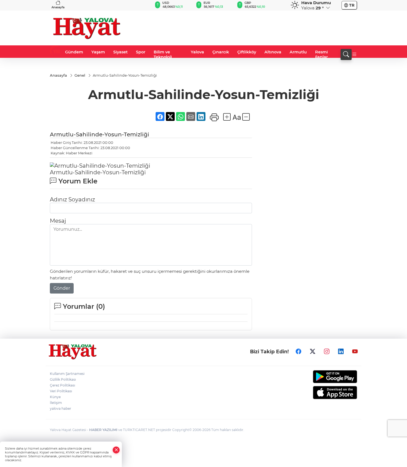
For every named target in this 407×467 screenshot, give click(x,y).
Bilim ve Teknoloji (163, 54)
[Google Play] (322, 376)
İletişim (56, 403)
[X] (312, 351)
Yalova (197, 52)
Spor (140, 52)
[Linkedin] (340, 351)
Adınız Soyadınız (72, 199)
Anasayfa (58, 7)
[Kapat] (116, 450)
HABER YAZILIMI (103, 430)
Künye (55, 397)
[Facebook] (298, 351)
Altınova (272, 52)
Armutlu (298, 52)
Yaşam (98, 52)
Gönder (61, 288)
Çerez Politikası (62, 385)
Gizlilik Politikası (63, 379)
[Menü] (354, 54)
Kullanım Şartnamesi (67, 374)
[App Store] (322, 392)
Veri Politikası (61, 391)
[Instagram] (326, 351)
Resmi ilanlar (321, 54)
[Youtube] (354, 351)
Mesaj (58, 220)
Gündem (74, 52)
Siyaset (120, 52)
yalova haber (60, 408)
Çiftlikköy (246, 52)
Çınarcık (220, 52)
